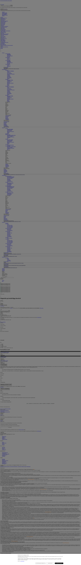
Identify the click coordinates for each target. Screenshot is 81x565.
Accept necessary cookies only (40, 563)
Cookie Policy (22, 561)
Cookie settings (50, 563)
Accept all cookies (59, 563)
